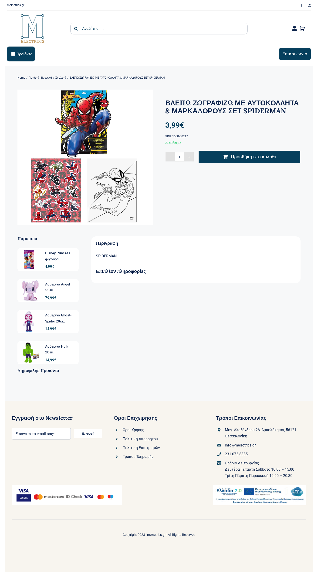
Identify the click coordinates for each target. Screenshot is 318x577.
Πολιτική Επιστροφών (141, 448)
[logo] (33, 12)
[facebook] (301, 5)
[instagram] (309, 5)
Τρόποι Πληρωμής (138, 456)
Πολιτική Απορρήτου (140, 439)
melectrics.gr (156, 535)
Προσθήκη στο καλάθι (253, 156)
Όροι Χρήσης (133, 430)
